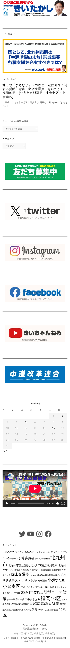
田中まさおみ (32, 599)
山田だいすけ (38, 587)
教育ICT (10, 593)
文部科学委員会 (32, 592)
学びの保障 (40, 580)
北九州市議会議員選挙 (43, 565)
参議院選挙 (56, 570)
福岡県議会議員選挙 (21, 603)
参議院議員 (46, 570)
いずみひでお (10, 552)
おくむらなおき (42, 552)
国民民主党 (52, 575)
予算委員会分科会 (42, 558)
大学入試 (27, 580)
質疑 (34, 609)
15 (53, 428)
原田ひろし (34, 570)
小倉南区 (11, 586)
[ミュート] (57, 503)
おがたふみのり (25, 552)
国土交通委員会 (23, 574)
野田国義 (54, 610)
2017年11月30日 (9, 79)
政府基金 (49, 586)
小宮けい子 (27, 587)
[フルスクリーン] (63, 503)
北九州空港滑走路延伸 (18, 570)
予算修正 (14, 558)
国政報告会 (42, 574)
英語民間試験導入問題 (46, 603)
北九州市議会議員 (19, 565)
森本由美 (19, 599)
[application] (35, 488)
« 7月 (5, 450)
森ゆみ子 (11, 599)
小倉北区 (56, 580)
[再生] (7, 503)
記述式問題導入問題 (22, 609)
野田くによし (44, 609)
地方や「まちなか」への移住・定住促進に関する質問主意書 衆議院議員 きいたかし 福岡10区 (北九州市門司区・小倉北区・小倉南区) (35, 91)
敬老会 (17, 592)
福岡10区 (51, 598)
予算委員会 (26, 558)
